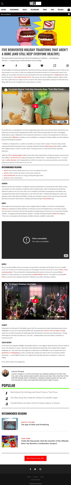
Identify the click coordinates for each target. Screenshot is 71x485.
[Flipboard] (29, 65)
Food (52, 10)
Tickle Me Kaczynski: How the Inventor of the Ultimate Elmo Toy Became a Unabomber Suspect (45, 442)
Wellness (60, 10)
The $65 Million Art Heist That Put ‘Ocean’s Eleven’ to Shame (35, 403)
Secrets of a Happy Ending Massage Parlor (23, 175)
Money (45, 10)
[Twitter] (3, 65)
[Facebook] (16, 65)
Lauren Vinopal (16, 14)
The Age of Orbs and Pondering (35, 425)
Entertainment (14, 10)
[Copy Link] (54, 65)
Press (42, 477)
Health (25, 10)
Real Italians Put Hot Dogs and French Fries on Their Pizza (33, 392)
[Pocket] (42, 65)
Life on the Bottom (13, 178)
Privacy (36, 477)
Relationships (35, 10)
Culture (3, 10)
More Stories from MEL (35, 458)
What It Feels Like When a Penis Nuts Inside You (22, 173)
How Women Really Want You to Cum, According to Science (25, 170)
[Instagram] (67, 65)
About (29, 477)
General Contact (35, 479)
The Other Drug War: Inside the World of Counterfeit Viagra (34, 397)
